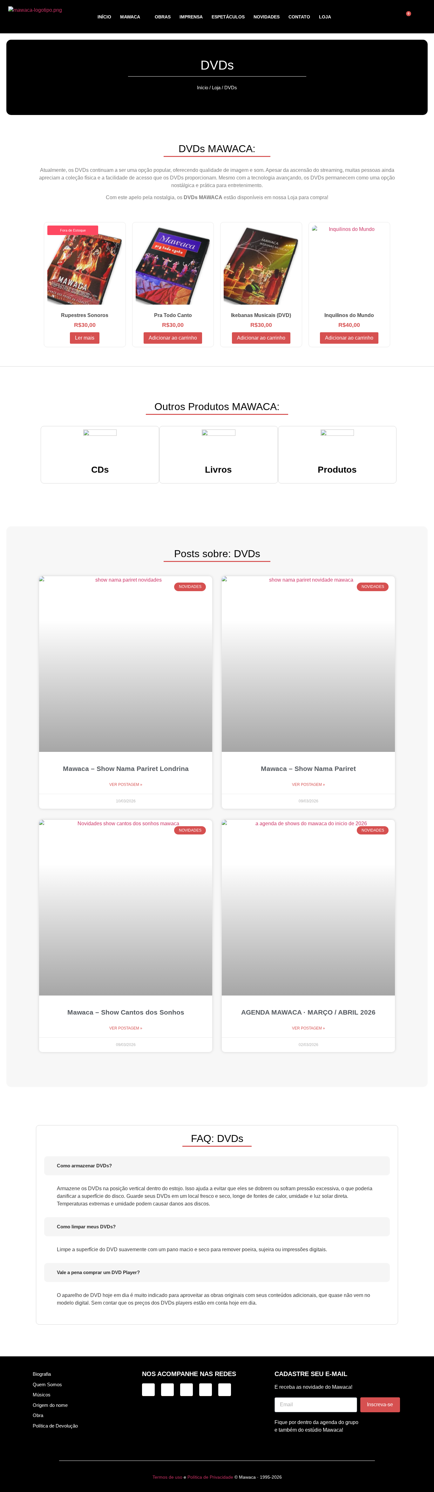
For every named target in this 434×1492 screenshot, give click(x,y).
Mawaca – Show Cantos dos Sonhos (125, 1012)
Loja (216, 87)
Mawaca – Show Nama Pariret (308, 768)
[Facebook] (186, 1389)
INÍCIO (104, 16)
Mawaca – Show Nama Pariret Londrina (126, 768)
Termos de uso (167, 1477)
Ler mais (84, 338)
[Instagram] (148, 1389)
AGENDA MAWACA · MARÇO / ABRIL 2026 (308, 1012)
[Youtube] (224, 1389)
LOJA (325, 16)
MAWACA (130, 16)
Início (202, 87)
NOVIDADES (267, 16)
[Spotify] (205, 1389)
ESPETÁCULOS (228, 16)
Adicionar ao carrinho (173, 338)
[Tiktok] (167, 1389)
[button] (380, 16)
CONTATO (299, 16)
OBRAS (163, 16)
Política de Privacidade (210, 1477)
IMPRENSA (191, 16)
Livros (218, 470)
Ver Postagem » (125, 784)
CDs (100, 470)
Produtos (337, 470)
